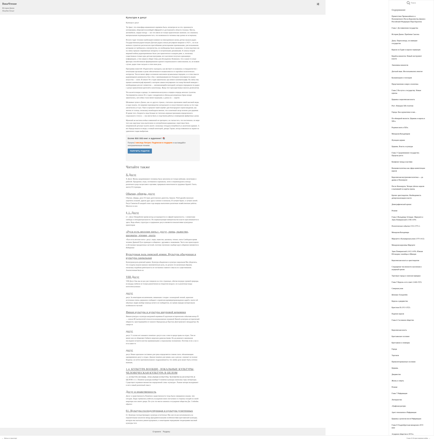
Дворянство (396, 374)
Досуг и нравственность (141, 391)
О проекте (157, 432)
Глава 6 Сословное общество (403, 320)
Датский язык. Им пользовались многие (407, 71)
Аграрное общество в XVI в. (403, 434)
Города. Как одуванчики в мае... (404, 112)
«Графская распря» (399, 406)
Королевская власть (399, 330)
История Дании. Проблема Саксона (406, 34)
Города (394, 349)
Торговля (395, 355)
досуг (129, 293)
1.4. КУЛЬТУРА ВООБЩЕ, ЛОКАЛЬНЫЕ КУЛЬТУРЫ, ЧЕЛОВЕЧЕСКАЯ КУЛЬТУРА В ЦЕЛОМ (160, 370)
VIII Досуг (132, 277)
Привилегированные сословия (403, 361)
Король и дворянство (400, 301)
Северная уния (397, 288)
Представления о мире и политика (405, 84)
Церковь (395, 368)
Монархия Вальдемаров (401, 133)
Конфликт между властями (402, 162)
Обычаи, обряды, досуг (140, 193)
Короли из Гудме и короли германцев (406, 49)
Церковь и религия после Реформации (406, 418)
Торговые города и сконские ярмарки (406, 275)
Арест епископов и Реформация (404, 412)
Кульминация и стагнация (402, 77)
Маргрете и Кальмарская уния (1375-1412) (408, 238)
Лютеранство (397, 399)
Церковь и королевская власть (403, 99)
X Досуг (131, 174)
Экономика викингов (400, 65)
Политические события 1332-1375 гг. (406, 226)
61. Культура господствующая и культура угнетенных (159, 410)
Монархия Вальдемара (400, 232)
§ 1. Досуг (132, 212)
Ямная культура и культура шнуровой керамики (156, 312)
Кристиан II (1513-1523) (401, 307)
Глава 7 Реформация (399, 393)
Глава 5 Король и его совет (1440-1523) (407, 282)
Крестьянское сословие (400, 336)
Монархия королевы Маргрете (403, 245)
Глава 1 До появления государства (405, 28)
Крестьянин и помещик (401, 342)
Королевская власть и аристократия (405, 260)
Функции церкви (398, 140)
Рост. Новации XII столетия (402, 105)
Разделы (166, 432)
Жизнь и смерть (398, 380)
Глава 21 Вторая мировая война (417, 438)
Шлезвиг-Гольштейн (400, 294)
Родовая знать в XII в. (400, 127)
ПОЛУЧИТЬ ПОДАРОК (140, 151)
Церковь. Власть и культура (402, 146)
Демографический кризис (402, 204)
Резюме (394, 210)
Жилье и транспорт (10, 438)
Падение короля (398, 313)
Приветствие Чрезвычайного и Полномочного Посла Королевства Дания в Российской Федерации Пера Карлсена (408, 19)
